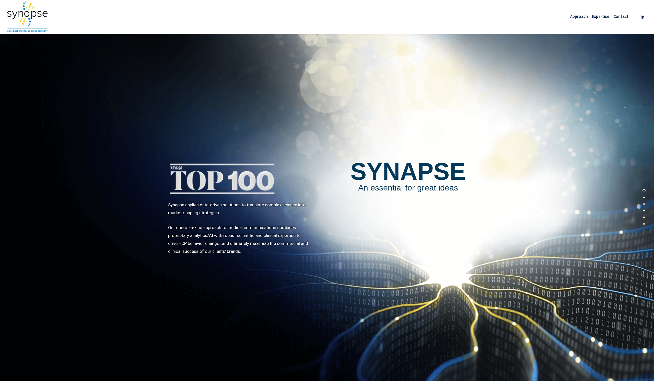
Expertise (600, 16)
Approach (579, 16)
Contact (620, 16)
